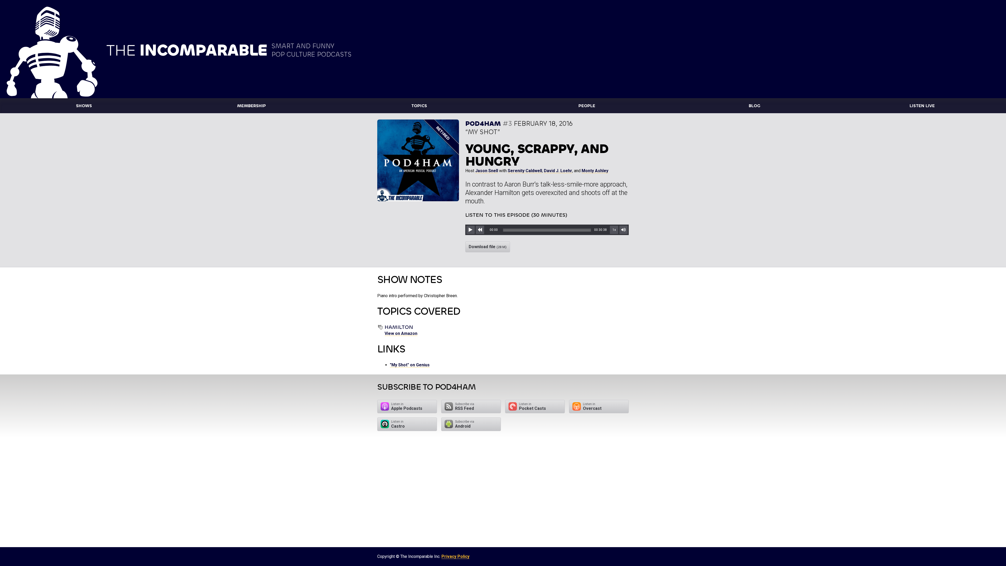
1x (614, 230)
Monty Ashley (595, 170)
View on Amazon (401, 333)
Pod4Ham (483, 123)
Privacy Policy (455, 556)
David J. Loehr (558, 170)
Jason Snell (486, 170)
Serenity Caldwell (525, 170)
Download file (488, 246)
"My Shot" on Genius (410, 364)
